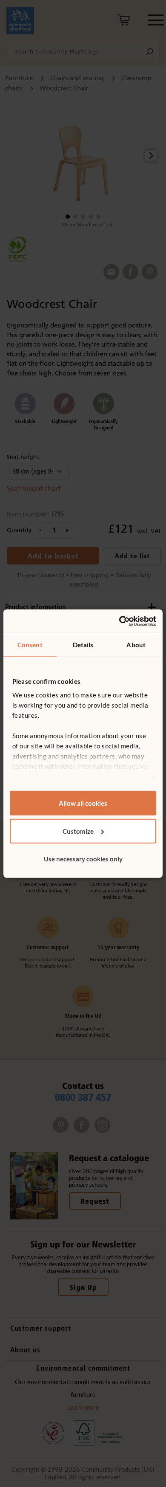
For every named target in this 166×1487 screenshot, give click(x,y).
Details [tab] (83, 645)
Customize (78, 831)
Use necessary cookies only (83, 859)
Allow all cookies (83, 803)
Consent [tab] (30, 645)
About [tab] (136, 645)
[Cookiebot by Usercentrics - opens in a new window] (119, 620)
